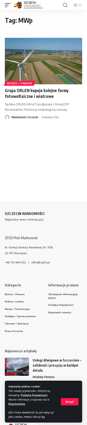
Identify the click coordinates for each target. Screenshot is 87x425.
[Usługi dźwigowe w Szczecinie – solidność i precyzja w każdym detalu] (17, 367)
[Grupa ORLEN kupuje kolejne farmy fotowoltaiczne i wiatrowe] (43, 61)
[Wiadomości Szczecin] (31, 5)
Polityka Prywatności (34, 395)
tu (43, 416)
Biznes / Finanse (19, 83)
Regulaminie (16, 403)
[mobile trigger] (9, 5)
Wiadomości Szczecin (24, 117)
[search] (65, 5)
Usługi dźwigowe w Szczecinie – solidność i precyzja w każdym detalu (57, 365)
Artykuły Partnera (43, 377)
